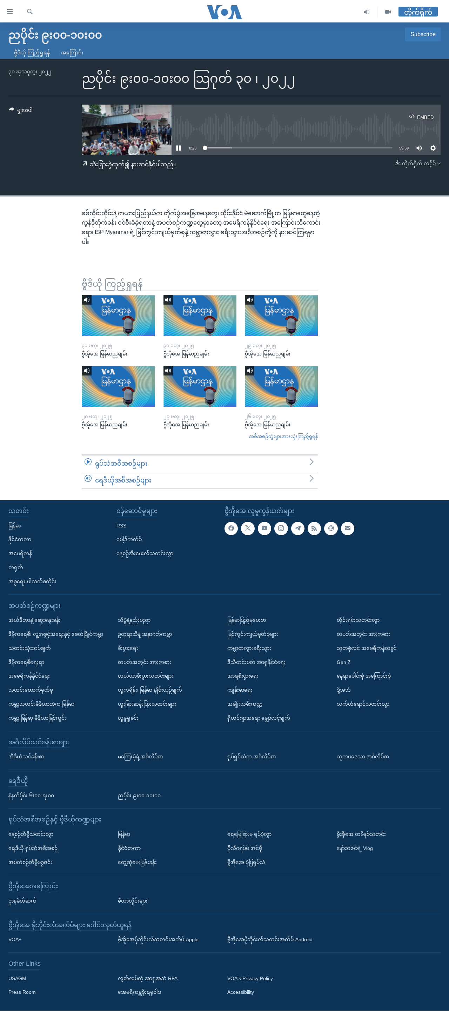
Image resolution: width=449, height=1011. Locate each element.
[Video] (387, 12)
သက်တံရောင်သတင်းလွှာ (363, 704)
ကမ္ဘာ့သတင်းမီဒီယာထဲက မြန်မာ (41, 704)
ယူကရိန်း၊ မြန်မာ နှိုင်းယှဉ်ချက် (150, 690)
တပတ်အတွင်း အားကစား (144, 662)
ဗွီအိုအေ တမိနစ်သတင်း (361, 834)
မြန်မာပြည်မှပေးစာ (246, 620)
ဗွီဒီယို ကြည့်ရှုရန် (32, 52)
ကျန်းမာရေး (240, 690)
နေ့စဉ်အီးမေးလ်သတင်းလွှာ (144, 554)
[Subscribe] (347, 528)
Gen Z (344, 662)
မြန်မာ (14, 525)
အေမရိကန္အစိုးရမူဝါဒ (139, 992)
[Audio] (366, 12)
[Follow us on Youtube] (264, 528)
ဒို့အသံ (344, 690)
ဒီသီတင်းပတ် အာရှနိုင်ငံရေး (256, 662)
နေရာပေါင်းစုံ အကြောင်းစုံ (364, 676)
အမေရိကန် (20, 554)
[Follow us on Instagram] (281, 528)
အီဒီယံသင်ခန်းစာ (26, 757)
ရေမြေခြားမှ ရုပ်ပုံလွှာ (249, 834)
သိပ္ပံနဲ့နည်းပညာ (134, 620)
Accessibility (240, 992)
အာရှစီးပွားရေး (243, 676)
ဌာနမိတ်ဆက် (22, 901)
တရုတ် (15, 567)
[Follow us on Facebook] (231, 528)
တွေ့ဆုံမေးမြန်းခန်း (137, 862)
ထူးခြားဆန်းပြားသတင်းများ (147, 704)
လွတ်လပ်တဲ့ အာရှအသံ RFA (147, 978)
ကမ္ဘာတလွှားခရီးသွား (249, 648)
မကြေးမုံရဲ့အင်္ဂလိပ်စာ (140, 757)
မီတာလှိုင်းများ (133, 901)
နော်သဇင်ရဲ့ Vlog (355, 848)
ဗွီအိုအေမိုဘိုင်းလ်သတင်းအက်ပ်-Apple (158, 940)
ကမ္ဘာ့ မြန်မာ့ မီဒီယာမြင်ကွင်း (37, 718)
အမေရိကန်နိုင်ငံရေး (29, 676)
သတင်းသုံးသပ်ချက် (29, 648)
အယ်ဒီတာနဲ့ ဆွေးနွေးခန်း (34, 620)
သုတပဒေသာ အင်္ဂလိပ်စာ (363, 757)
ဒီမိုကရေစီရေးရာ (26, 662)
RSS (121, 525)
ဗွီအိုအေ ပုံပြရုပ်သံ (246, 862)
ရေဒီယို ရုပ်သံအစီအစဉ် (33, 848)
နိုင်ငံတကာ (19, 540)
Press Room (22, 992)
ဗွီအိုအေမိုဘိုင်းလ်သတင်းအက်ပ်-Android (270, 940)
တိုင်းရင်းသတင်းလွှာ (358, 620)
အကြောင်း (72, 52)
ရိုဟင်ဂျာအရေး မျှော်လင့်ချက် (258, 718)
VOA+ (14, 940)
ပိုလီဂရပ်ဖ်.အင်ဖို (244, 848)
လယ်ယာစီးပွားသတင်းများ (145, 676)
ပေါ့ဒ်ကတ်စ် (129, 540)
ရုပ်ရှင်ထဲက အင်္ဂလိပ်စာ (251, 757)
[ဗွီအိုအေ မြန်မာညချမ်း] (118, 315)
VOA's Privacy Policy (250, 978)
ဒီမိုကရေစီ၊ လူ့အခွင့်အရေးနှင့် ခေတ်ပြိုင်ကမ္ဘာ (55, 634)
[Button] (21, 112)
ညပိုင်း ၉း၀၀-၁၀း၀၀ (139, 795)
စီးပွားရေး (128, 648)
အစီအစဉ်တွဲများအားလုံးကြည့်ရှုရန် (283, 436)
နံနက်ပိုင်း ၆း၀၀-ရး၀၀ (31, 795)
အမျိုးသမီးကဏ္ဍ (245, 704)
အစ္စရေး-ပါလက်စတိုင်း (32, 581)
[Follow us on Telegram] (297, 528)
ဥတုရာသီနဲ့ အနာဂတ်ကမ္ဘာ (145, 634)
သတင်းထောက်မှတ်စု (30, 690)
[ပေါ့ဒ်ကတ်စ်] (330, 528)
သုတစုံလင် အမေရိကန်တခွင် (367, 648)
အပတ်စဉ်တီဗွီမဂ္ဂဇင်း (30, 862)
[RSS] (314, 528)
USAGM (17, 978)
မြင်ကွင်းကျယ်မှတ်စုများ (252, 634)
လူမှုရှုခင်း (128, 718)
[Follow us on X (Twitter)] (247, 528)
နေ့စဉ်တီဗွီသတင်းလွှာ (30, 834)
